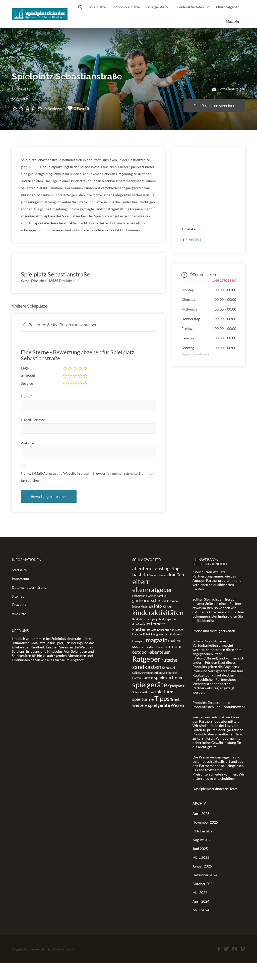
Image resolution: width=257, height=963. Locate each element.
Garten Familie (157, 595)
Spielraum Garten (143, 692)
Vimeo (242, 949)
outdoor (173, 646)
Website (27, 443)
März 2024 (200, 910)
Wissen (177, 705)
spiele (147, 677)
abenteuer (143, 568)
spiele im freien (168, 677)
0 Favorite (82, 108)
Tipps (162, 698)
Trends (175, 700)
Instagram (234, 949)
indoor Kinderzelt (142, 606)
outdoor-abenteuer (151, 652)
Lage (25, 368)
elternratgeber (152, 589)
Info (158, 606)
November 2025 (205, 822)
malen (174, 640)
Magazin (232, 21)
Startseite (19, 570)
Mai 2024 (199, 892)
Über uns (19, 605)
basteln (140, 574)
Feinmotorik (139, 595)
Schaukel (168, 668)
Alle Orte (19, 614)
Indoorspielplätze (126, 7)
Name (26, 396)
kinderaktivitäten (157, 613)
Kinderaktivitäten (190, 7)
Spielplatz (176, 686)
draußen (175, 574)
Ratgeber (146, 659)
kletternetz (154, 623)
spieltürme (143, 699)
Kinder (167, 606)
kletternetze (144, 629)
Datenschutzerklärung (29, 587)
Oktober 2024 (203, 884)
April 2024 (200, 901)
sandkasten (146, 666)
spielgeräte (149, 684)
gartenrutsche (146, 600)
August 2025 (202, 840)
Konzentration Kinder (170, 629)
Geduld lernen (169, 601)
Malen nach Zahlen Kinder (148, 647)
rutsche (169, 660)
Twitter (226, 949)
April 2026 (200, 813)
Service (27, 383)
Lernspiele (138, 641)
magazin (156, 639)
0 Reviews (53, 108)
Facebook (219, 949)
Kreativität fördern (170, 634)
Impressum (20, 578)
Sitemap (18, 596)
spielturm (163, 691)
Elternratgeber (227, 7)
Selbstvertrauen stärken (147, 672)
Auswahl (28, 375)
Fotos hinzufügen (231, 89)
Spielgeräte (155, 7)
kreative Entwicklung (145, 634)
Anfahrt (195, 239)
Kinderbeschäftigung (145, 619)
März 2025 (200, 857)
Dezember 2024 (204, 875)
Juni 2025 (200, 848)
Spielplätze (97, 7)
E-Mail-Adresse (34, 420)
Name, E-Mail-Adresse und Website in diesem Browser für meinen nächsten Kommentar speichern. (88, 477)
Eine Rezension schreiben (214, 106)
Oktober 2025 (203, 831)
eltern (141, 581)
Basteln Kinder (158, 575)
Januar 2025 (202, 866)
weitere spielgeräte (151, 705)
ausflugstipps (168, 568)
